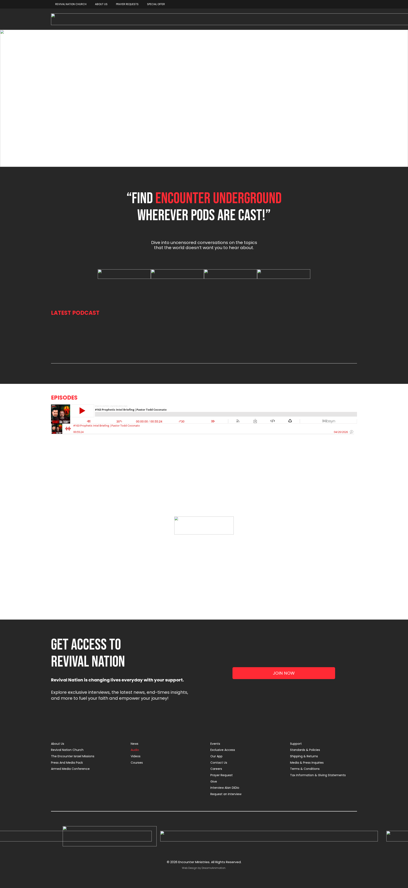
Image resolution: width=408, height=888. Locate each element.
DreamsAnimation (213, 868)
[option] (124, 274)
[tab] (201, 283)
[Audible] (283, 274)
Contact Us (218, 762)
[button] (97, 274)
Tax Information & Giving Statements (318, 775)
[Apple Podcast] (124, 274)
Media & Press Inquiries (307, 762)
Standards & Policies (305, 750)
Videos (135, 756)
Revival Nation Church (67, 750)
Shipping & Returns (304, 756)
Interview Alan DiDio (224, 788)
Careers (216, 769)
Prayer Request (221, 775)
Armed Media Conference (70, 769)
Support (296, 744)
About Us (57, 744)
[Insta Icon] (269, 836)
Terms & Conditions (305, 769)
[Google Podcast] (177, 274)
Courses (137, 762)
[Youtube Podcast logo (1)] (230, 274)
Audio (135, 750)
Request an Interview (225, 794)
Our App (216, 756)
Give (213, 781)
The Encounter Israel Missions (72, 756)
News (134, 744)
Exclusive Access (222, 750)
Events (215, 744)
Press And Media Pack (67, 762)
